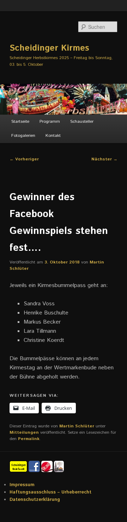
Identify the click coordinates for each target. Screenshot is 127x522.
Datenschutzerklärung (35, 499)
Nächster (104, 159)
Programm (50, 122)
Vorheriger (24, 159)
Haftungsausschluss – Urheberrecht (50, 492)
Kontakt (53, 136)
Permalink (29, 439)
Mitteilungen (24, 432)
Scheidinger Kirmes (49, 48)
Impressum (22, 485)
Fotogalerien (23, 136)
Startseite (20, 122)
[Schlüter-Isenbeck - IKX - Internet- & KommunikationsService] (47, 466)
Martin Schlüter (76, 426)
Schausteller (81, 122)
